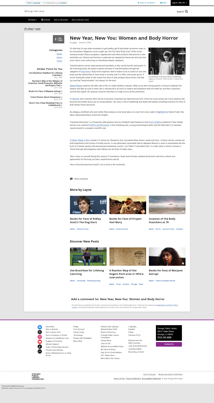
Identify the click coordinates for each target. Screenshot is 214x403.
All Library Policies (108, 349)
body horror (86, 71)
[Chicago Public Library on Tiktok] (40, 346)
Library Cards (78, 332)
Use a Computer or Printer (56, 335)
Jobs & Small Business (137, 346)
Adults (59, 54)
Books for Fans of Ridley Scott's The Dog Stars (85, 220)
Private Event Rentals (54, 350)
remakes (179, 229)
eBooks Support (52, 344)
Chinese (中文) (134, 335)
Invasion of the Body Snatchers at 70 (162, 220)
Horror (59, 61)
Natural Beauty (76, 86)
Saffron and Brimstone (99, 125)
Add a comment (81, 179)
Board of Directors (108, 332)
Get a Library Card (80, 19)
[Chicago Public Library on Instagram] (40, 337)
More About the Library (110, 358)
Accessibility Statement (151, 378)
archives (125, 284)
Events (47, 19)
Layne (37, 29)
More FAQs (77, 341)
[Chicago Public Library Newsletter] (40, 351)
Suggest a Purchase (54, 341)
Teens (118, 284)
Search (180, 11)
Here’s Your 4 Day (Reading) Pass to (45, 104)
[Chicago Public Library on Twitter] (40, 332)
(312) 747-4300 (164, 337)
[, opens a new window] (39, 380)
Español (131, 329)
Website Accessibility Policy (112, 346)
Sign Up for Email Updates (111, 352)
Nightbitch (161, 112)
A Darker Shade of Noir (80, 140)
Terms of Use (119, 378)
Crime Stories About (45, 97)
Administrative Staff (109, 329)
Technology (78, 335)
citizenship (81, 281)
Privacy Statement (133, 378)
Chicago (134, 284)
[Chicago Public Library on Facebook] (40, 327)
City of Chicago (149, 374)
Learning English (135, 349)
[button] (146, 3)
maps (141, 284)
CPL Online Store (108, 355)
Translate (63, 3)
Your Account (79, 329)
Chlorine (75, 99)
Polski (130, 332)
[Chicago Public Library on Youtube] (40, 342)
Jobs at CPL (106, 343)
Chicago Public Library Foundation (110, 336)
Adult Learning (134, 343)
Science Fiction (83, 229)
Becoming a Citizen (136, 352)
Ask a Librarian (61, 19)
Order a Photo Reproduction (57, 347)
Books (59, 57)
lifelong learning (93, 281)
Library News (106, 340)
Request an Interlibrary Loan (57, 338)
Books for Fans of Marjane (45, 91)
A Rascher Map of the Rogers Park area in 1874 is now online (126, 274)
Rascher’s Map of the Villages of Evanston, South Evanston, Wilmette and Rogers (45, 83)
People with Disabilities (82, 338)
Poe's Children (155, 122)
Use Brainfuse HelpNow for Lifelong (45, 74)
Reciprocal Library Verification (170, 374)
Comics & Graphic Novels (165, 281)
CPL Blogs (28, 29)
